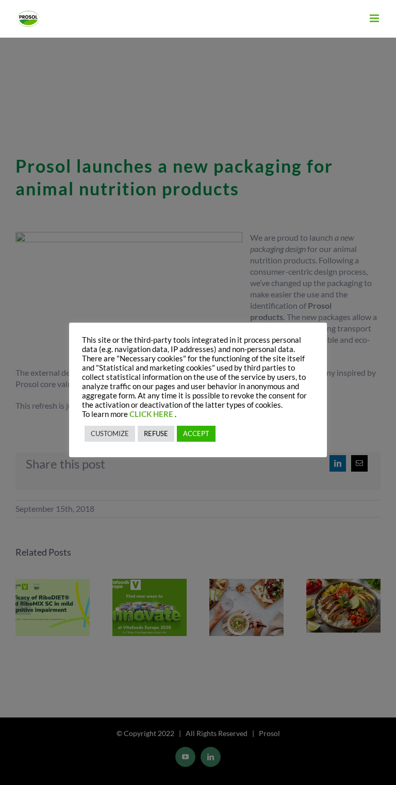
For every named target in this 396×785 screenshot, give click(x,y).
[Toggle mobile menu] (375, 18)
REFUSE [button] (156, 433)
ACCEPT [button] (196, 433)
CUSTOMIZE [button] (110, 433)
